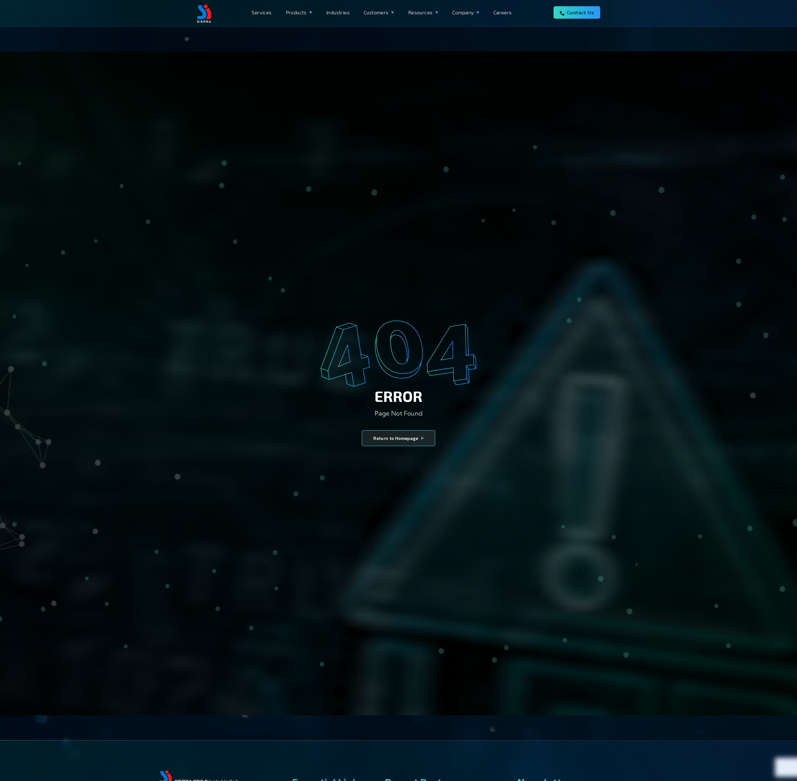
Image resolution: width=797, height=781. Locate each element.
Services (261, 12)
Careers (502, 12)
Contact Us (580, 12)
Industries (338, 12)
